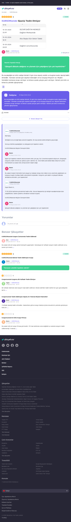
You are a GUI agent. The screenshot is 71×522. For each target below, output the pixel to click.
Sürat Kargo (5, 427)
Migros (37, 448)
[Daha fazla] (68, 113)
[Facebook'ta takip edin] (12, 345)
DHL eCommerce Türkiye (43, 424)
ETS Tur (38, 450)
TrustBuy (4, 517)
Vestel (37, 445)
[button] (8, 17)
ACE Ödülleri (6, 359)
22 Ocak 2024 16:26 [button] (10, 322)
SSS (3, 370)
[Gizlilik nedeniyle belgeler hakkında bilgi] (3, 86)
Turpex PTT (5, 419)
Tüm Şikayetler (6, 411)
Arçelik (4, 445)
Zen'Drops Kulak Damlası (42, 471)
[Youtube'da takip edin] (7, 345)
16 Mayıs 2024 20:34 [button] (11, 52)
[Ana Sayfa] (8, 9)
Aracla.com (5, 473)
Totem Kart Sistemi (7, 464)
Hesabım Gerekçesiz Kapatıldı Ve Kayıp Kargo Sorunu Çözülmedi (19, 404)
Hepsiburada (39, 443)
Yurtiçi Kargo (39, 419)
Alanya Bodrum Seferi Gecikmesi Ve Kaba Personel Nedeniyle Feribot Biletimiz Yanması (26, 406)
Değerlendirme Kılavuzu (9, 510)
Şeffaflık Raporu (7, 366)
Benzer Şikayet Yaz (36, 118)
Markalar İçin (6, 355)
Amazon (38, 453)
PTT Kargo (5, 429)
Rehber (4, 363)
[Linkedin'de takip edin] (16, 345)
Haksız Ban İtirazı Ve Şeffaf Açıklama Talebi (13, 394)
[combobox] (35, 491)
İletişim (4, 374)
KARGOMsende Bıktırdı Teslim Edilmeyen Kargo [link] (17, 257)
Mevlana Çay (39, 466)
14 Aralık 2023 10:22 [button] (10, 284)
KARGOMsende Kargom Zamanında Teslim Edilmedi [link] (19, 236)
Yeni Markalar (5, 435)
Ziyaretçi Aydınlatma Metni (10, 499)
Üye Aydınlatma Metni (9, 496)
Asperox (38, 468)
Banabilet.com (5, 466)
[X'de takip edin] (3, 345)
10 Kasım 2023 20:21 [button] (10, 262)
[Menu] (68, 9)
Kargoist (38, 429)
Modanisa (4, 443)
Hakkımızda (5, 351)
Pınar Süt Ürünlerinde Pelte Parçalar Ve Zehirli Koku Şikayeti (18, 401)
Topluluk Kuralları (7, 505)
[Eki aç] (24, 36)
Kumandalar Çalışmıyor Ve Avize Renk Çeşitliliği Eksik (16, 389)
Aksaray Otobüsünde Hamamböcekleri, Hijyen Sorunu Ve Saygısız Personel (22, 399)
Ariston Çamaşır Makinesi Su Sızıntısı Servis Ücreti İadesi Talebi (19, 396)
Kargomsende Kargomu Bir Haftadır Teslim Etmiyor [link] (19, 279)
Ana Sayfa (4, 12)
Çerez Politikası (6, 508)
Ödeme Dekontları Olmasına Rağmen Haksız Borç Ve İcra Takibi (19, 391)
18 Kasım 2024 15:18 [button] (10, 301)
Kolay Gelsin (5, 424)
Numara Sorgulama (7, 450)
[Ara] (64, 8)
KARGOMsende (13, 12)
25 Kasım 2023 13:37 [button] (11, 241)
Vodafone (4, 453)
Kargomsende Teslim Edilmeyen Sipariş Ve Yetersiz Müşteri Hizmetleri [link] (25, 296)
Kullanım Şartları (7, 502)
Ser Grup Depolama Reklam (9, 468)
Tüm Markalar (5, 432)
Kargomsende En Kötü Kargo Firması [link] (14, 317)
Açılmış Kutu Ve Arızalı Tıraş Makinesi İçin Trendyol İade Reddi (19, 408)
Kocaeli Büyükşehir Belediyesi (44, 464)
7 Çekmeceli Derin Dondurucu (10, 482)
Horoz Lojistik (39, 422)
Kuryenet (4, 422)
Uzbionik (4, 471)
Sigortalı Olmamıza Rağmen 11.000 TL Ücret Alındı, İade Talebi (19, 387)
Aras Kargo (39, 427)
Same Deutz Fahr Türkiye (43, 473)
